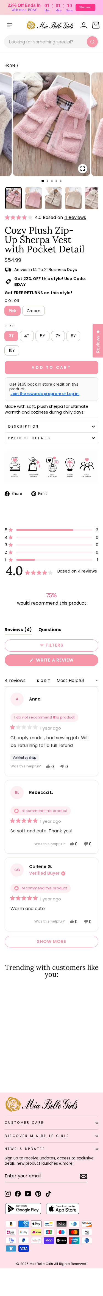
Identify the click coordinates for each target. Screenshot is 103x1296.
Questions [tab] (49, 631)
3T (11, 336)
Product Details (29, 438)
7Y (57, 336)
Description (23, 426)
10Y (12, 350)
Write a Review (66, 661)
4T (26, 336)
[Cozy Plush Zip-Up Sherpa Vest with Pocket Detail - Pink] (8, 1074)
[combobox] (51, 41)
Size (10, 326)
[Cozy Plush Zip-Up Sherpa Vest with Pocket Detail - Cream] (14, 1074)
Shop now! (85, 7)
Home (10, 65)
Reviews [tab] (18, 631)
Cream (33, 310)
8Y (73, 336)
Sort (45, 680)
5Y (42, 336)
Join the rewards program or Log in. (44, 394)
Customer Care (24, 1122)
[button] (20, 217)
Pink (12, 310)
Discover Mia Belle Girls (37, 1136)
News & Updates (25, 1149)
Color (12, 301)
